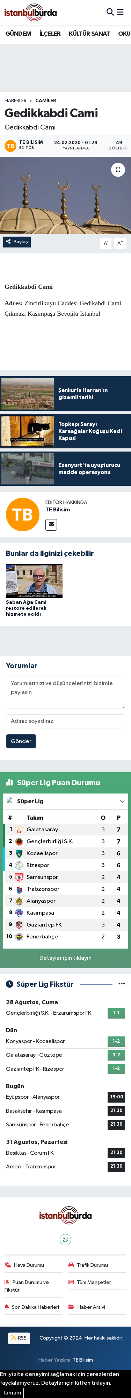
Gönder (21, 742)
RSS (22, 1338)
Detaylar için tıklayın (65, 958)
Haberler (16, 100)
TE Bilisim (57, 509)
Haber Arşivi (91, 1307)
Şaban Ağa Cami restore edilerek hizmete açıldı (26, 608)
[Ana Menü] (120, 12)
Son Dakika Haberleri (35, 1307)
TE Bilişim (83, 1360)
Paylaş (21, 241)
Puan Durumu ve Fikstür (27, 1286)
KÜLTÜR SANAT (89, 34)
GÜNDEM (18, 34)
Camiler (45, 100)
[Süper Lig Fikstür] (121, 984)
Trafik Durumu (92, 1265)
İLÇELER (50, 34)
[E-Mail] (51, 525)
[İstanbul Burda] (31, 12)
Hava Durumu (29, 1265)
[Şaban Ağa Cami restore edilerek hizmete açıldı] (34, 581)
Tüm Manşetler (94, 1282)
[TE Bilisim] (22, 514)
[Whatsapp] (65, 1239)
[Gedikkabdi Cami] (65, 195)
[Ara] (110, 12)
